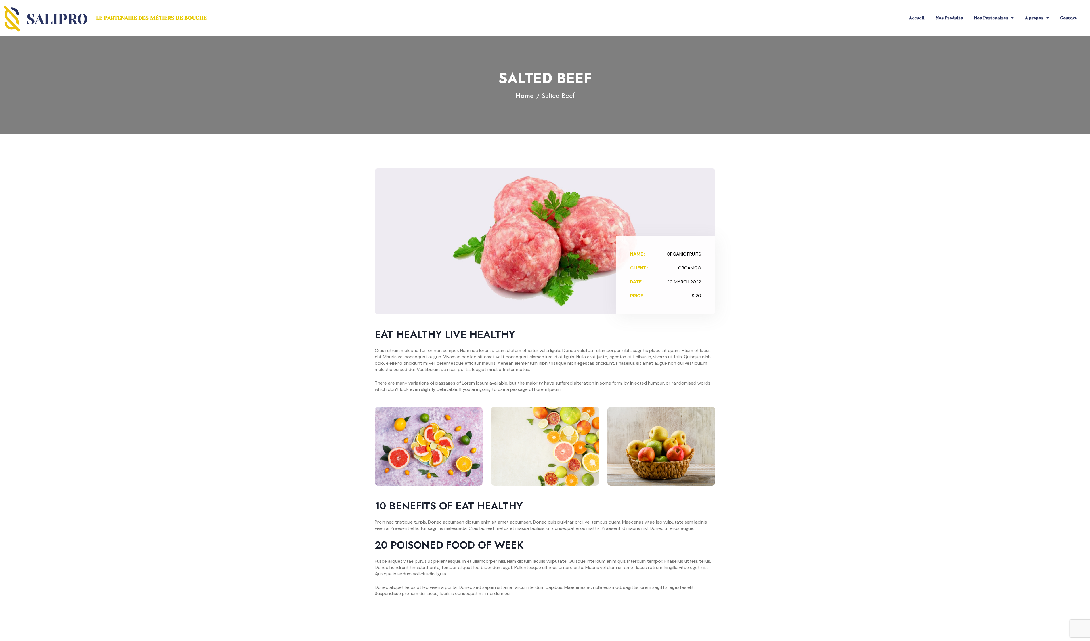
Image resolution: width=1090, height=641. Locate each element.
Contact (1068, 18)
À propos (1034, 18)
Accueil (917, 18)
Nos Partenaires (991, 18)
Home (524, 95)
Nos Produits (949, 18)
